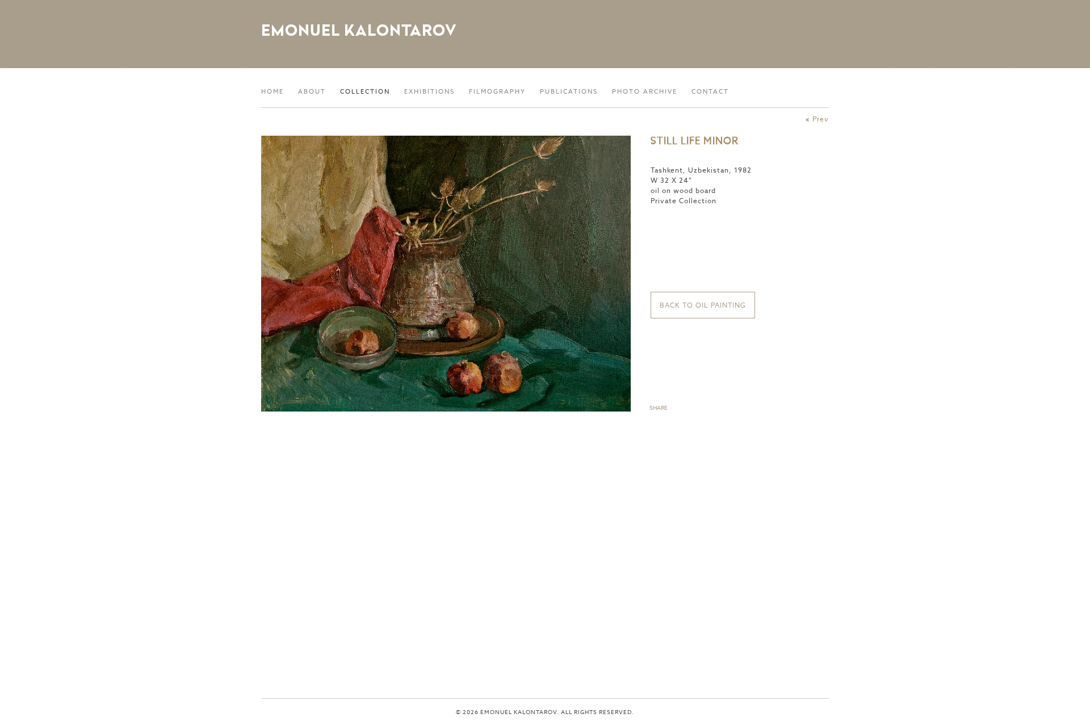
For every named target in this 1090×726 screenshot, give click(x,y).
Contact (710, 91)
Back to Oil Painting (703, 305)
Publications (569, 91)
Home (272, 91)
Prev (820, 119)
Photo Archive (644, 91)
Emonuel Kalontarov (358, 30)
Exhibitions (429, 91)
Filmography (497, 91)
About (312, 91)
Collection (365, 91)
